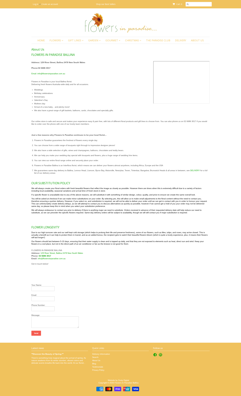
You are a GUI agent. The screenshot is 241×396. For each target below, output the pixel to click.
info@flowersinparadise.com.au (52, 258)
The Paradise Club (158, 40)
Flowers (56, 40)
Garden (93, 40)
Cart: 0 (179, 4)
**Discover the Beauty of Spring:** (47, 354)
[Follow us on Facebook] (155, 355)
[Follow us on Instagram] (161, 355)
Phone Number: (38, 305)
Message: (35, 315)
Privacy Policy (98, 370)
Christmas (132, 40)
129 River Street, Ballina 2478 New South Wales (62, 253)
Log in (35, 4)
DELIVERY (195, 170)
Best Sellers (110, 4)
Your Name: (36, 285)
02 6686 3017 (45, 256)
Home (41, 40)
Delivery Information (101, 354)
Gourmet (112, 40)
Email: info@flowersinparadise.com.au (48, 73)
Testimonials (97, 367)
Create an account (49, 4)
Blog (94, 363)
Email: (34, 295)
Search (95, 357)
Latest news (37, 348)
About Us (197, 40)
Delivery (180, 40)
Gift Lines (75, 40)
